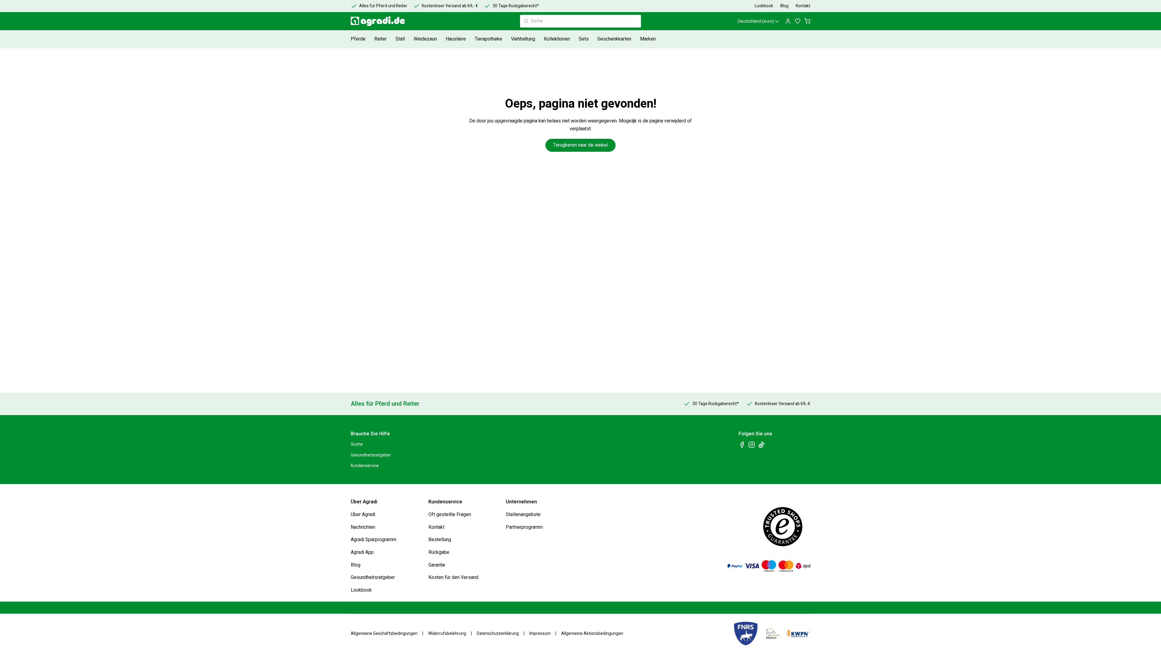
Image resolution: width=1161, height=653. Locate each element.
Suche (357, 444)
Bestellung (439, 539)
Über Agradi (363, 514)
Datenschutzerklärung (498, 634)
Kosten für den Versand (453, 577)
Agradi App (362, 552)
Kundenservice (365, 466)
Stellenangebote (523, 514)
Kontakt (436, 527)
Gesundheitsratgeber (371, 455)
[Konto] (788, 21)
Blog (355, 564)
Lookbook (361, 589)
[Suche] (526, 21)
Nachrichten (363, 527)
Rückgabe (438, 552)
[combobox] (580, 21)
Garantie (436, 564)
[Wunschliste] (798, 21)
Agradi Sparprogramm (373, 539)
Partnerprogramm (524, 527)
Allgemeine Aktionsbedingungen (592, 634)
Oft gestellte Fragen (449, 514)
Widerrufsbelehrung (447, 634)
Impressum (540, 634)
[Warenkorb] (807, 21)
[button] (359, 39)
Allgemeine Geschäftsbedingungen (384, 634)
